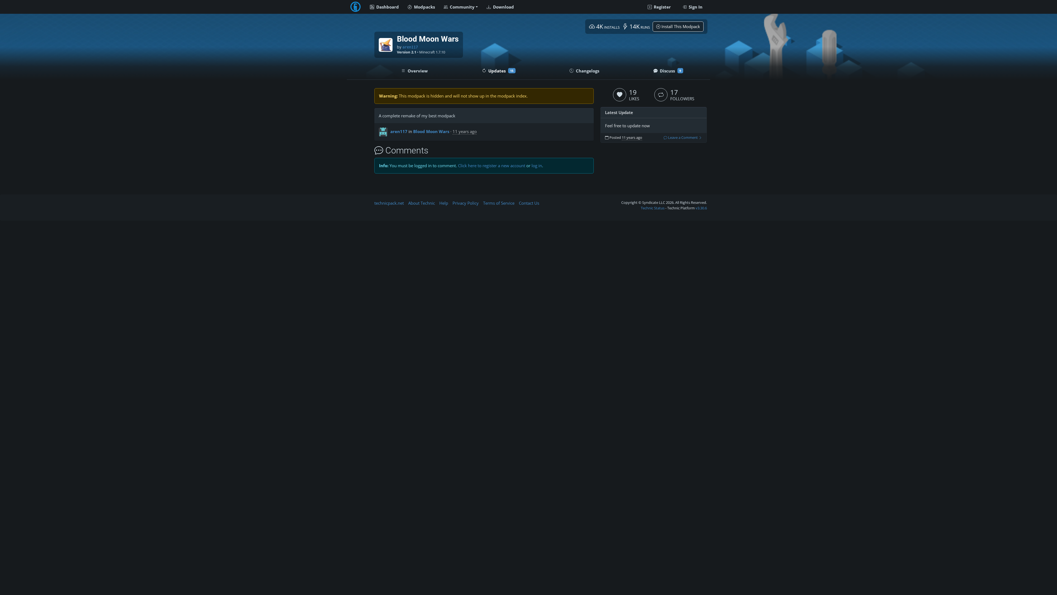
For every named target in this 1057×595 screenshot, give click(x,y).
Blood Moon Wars (431, 131)
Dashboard (387, 7)
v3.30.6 (701, 207)
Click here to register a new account (491, 165)
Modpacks (424, 7)
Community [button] (462, 7)
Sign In (695, 7)
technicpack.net (389, 203)
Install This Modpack (680, 26)
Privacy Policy (466, 203)
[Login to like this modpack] (619, 94)
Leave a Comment (683, 137)
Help (443, 203)
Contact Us (529, 203)
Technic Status (652, 207)
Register (662, 7)
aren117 (410, 47)
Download (503, 7)
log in (537, 165)
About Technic (421, 203)
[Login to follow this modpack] (661, 94)
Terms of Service (498, 203)
